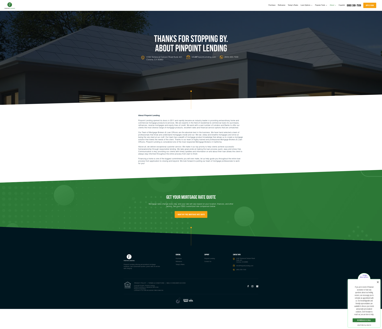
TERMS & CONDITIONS (156, 283)
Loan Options (306, 5)
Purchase (271, 5)
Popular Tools (320, 5)
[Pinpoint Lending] (10, 5)
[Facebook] (248, 286)
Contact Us (207, 261)
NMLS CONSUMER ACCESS (176, 283)
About (332, 5)
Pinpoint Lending (209, 258)
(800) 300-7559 (354, 5)
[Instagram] (252, 286)
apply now (370, 5)
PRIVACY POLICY (140, 283)
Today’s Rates (293, 5)
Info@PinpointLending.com (204, 57)
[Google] (257, 286)
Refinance (281, 5)
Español (342, 5)
